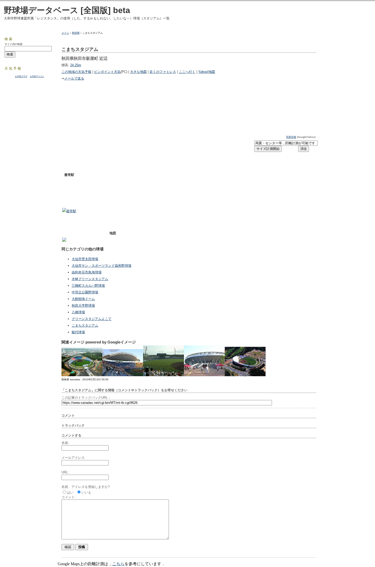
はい (70, 492)
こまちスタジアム (85, 325)
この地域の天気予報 (76, 72)
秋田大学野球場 (83, 305)
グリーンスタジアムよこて (91, 319)
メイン (65, 32)
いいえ (86, 492)
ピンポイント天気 (107, 72)
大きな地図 (138, 72)
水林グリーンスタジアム (90, 279)
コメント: (68, 497)
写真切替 (291, 137)
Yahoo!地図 (206, 72)
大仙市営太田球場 (85, 259)
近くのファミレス (162, 72)
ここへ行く (187, 72)
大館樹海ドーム (83, 299)
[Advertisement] (122, 143)
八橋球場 (78, 312)
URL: (65, 472)
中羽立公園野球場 (85, 292)
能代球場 (78, 332)
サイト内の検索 (13, 44)
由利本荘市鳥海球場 (87, 272)
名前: (65, 443)
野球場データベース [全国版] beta (67, 10)
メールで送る (74, 78)
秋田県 (76, 32)
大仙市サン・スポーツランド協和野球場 (101, 266)
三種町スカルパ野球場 (88, 285)
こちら (118, 564)
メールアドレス (73, 458)
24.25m (75, 65)
